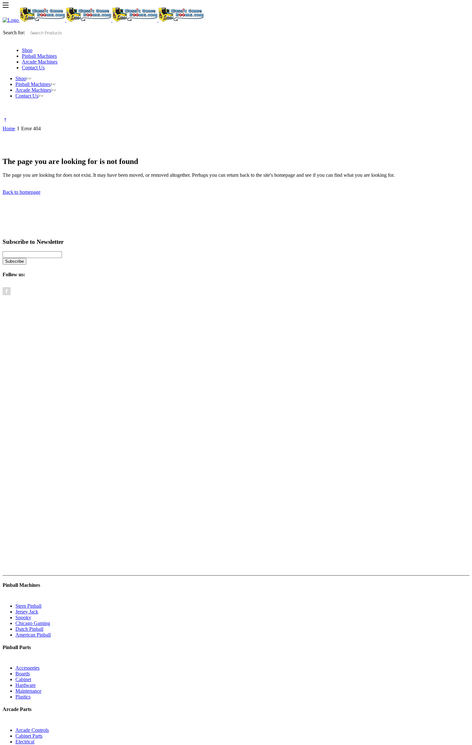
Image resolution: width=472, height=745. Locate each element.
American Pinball (33, 635)
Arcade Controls (32, 730)
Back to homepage (21, 192)
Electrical (24, 741)
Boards (22, 673)
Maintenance (28, 691)
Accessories (27, 668)
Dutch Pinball (29, 629)
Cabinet (23, 679)
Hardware (25, 685)
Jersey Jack (26, 611)
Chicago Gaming (32, 623)
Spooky (23, 617)
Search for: (14, 32)
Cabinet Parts (28, 736)
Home (9, 128)
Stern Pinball (28, 606)
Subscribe (14, 261)
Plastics (23, 696)
